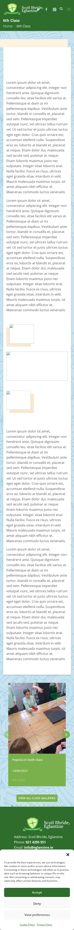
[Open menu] (69, 9)
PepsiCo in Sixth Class (27, 760)
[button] (68, 855)
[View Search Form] (61, 9)
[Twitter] (38, 9)
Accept (37, 892)
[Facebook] (46, 9)
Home (8, 26)
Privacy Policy (44, 924)
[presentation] (8, 734)
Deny (37, 903)
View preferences (37, 915)
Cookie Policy (27, 924)
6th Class (18, 780)
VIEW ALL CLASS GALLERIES (37, 798)
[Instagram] (54, 9)
